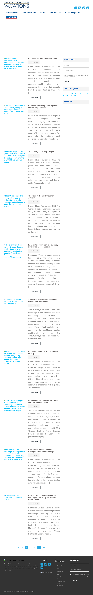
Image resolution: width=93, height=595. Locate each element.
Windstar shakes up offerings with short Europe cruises (43, 107)
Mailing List (55, 13)
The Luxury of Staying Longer (41, 152)
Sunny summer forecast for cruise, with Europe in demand (43, 402)
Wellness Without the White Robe (42, 59)
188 (44, 547)
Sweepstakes (12, 13)
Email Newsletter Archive (61, 577)
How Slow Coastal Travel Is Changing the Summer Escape (41, 451)
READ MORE (34, 97)
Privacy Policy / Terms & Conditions (61, 583)
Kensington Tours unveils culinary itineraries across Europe (43, 246)
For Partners (29, 13)
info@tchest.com (47, 572)
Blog (42, 13)
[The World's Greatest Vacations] (16, 5)
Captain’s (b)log (72, 13)
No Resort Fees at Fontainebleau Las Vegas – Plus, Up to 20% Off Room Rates (42, 498)
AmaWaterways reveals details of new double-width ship (42, 301)
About (58, 568)
